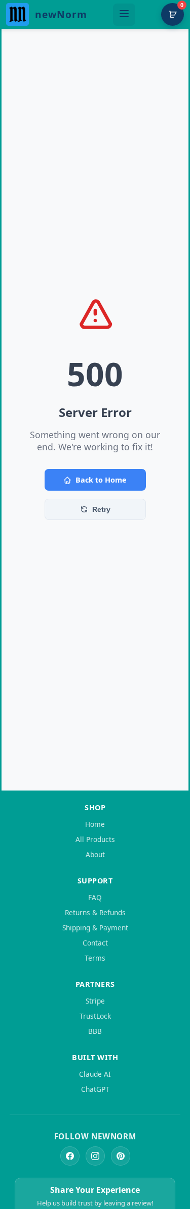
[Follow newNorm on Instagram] (95, 1156)
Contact (95, 943)
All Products (95, 839)
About (95, 854)
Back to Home (101, 480)
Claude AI (95, 1074)
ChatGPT (95, 1089)
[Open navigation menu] (124, 15)
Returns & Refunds (95, 912)
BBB (95, 1031)
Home (95, 824)
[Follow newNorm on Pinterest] (120, 1156)
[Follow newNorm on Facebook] (70, 1156)
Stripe (95, 1001)
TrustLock (95, 1016)
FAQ (95, 897)
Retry (101, 509)
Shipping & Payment (95, 927)
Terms (95, 958)
